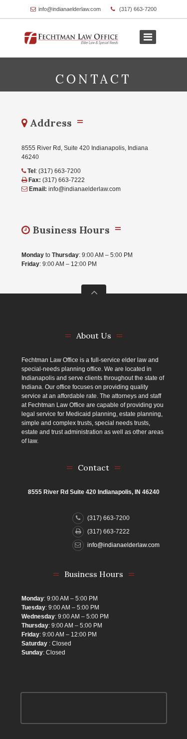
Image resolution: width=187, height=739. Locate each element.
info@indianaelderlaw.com (69, 9)
